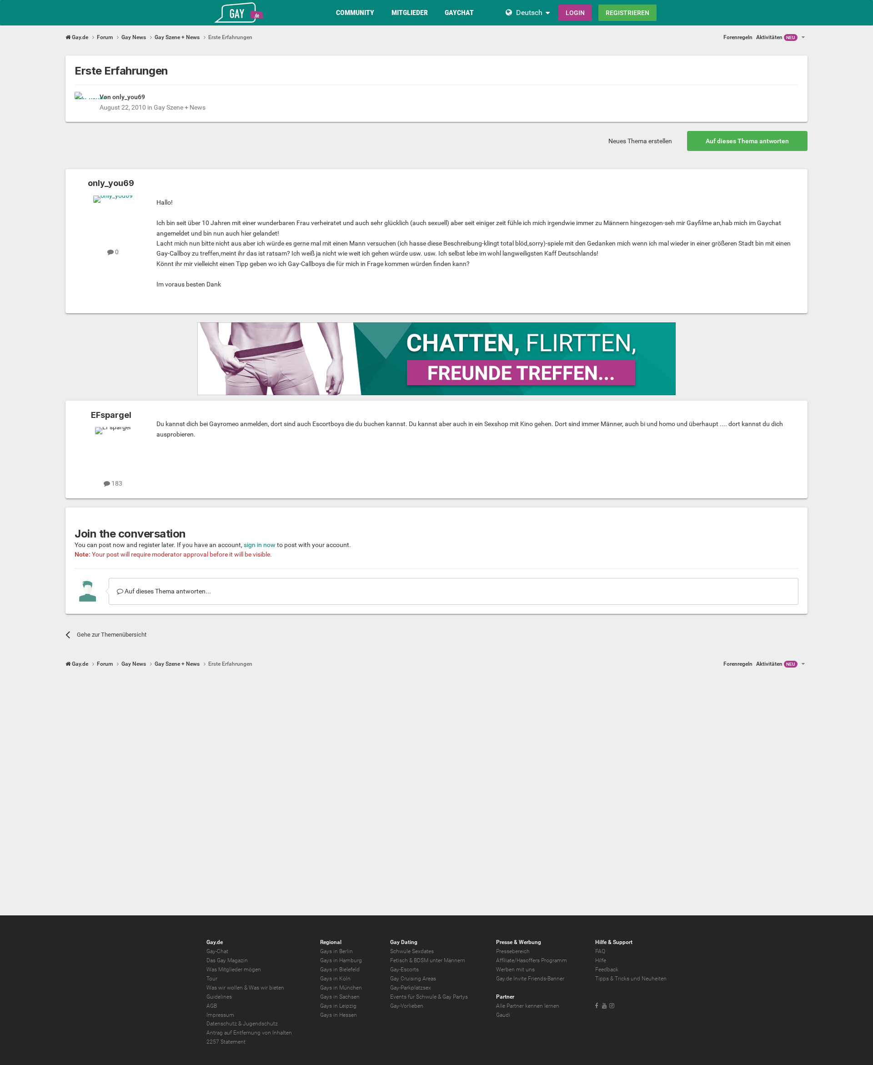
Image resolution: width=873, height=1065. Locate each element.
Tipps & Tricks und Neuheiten (631, 978)
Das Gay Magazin (227, 960)
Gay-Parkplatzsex (410, 988)
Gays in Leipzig (338, 1006)
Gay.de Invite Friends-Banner (530, 978)
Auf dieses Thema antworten (747, 141)
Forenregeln (738, 37)
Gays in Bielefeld (340, 969)
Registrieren (627, 12)
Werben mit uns (515, 969)
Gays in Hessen (338, 1015)
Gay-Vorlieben (406, 1006)
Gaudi (503, 1015)
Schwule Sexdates (412, 951)
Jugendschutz (260, 1023)
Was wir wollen (224, 988)
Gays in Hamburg (341, 960)
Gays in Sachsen (340, 997)
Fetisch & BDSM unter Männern (427, 960)
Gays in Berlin (336, 951)
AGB (211, 1006)
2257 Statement (226, 1042)
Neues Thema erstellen (640, 141)
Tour (211, 978)
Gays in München (341, 988)
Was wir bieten (266, 988)
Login (575, 12)
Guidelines (219, 997)
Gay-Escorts (404, 969)
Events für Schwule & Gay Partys (429, 997)
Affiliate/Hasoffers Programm (531, 960)
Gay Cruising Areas (413, 978)
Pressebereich (513, 951)
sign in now (260, 544)
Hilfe (600, 960)
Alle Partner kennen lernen (527, 1006)
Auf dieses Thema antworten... (167, 591)
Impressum (220, 1015)
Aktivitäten (775, 37)
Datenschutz (221, 1023)
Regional (330, 942)
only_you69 (128, 96)
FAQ (600, 951)
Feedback (606, 969)
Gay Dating (403, 942)
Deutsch (529, 12)
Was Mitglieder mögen (233, 969)
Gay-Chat (217, 951)
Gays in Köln (335, 978)
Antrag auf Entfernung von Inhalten (249, 1033)
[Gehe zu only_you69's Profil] (85, 102)
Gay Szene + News (180, 107)
